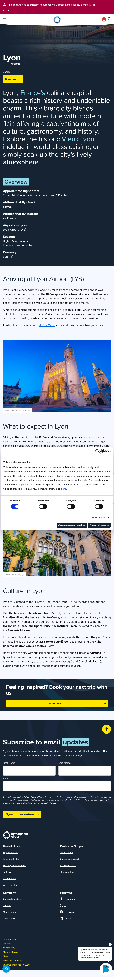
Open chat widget (1, 970)
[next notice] (8, 10)
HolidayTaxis (47, 325)
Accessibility (9, 947)
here (63, 489)
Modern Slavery (10, 952)
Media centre (10, 912)
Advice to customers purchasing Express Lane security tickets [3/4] (56, 4)
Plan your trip (67, 872)
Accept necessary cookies (71, 525)
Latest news (9, 918)
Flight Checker (10, 852)
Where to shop (10, 885)
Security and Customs (14, 865)
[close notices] (110, 3)
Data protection (10, 939)
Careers (7, 905)
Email (6, 778)
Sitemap (7, 956)
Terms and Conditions (13, 960)
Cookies (7, 943)
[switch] (43, 506)
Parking (7, 872)
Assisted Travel (68, 865)
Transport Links (11, 859)
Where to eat (9, 878)
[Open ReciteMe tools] (104, 20)
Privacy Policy (30, 797)
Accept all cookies (99, 525)
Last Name (64, 762)
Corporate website (12, 899)
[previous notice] (3, 10)
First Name (9, 762)
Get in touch (66, 852)
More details (98, 517)
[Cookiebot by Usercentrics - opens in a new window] (98, 451)
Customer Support (69, 859)
